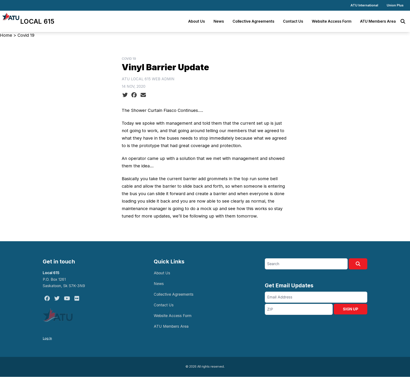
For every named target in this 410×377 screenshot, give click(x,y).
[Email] (143, 95)
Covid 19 (26, 35)
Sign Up (350, 309)
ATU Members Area (378, 21)
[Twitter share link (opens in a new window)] (125, 95)
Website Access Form (331, 21)
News (219, 21)
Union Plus (395, 5)
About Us (196, 21)
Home (6, 35)
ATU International (364, 5)
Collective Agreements (253, 21)
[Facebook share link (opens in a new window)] (134, 95)
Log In (47, 338)
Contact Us (293, 21)
